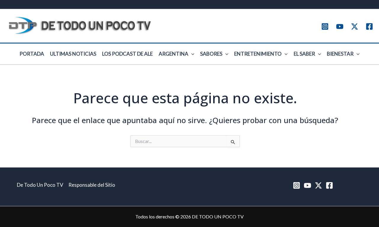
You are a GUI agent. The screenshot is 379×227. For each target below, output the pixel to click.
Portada (32, 54)
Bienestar (340, 54)
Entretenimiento (258, 54)
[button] (191, 53)
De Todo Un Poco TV (40, 185)
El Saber (304, 54)
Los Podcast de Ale (127, 54)
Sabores (211, 54)
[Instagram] (325, 26)
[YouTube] (339, 26)
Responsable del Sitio (91, 185)
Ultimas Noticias (73, 54)
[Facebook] (369, 26)
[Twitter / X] (354, 26)
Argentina (173, 54)
